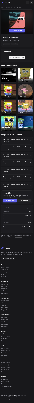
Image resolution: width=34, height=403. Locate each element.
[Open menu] (31, 2)
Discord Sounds (5, 367)
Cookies (23, 400)
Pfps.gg (12, 395)
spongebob (6, 43)
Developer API (5, 379)
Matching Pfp (5, 267)
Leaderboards (5, 341)
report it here (18, 237)
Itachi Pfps (4, 291)
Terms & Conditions (6, 386)
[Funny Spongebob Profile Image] (25, 107)
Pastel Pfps (4, 326)
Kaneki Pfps (4, 293)
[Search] (27, 2)
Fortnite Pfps (4, 307)
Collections (4, 338)
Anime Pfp (4, 272)
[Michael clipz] (8, 75)
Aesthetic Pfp (5, 269)
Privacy (17, 400)
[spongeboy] (8, 91)
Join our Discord (9, 258)
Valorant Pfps (5, 300)
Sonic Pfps (4, 305)
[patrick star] (25, 91)
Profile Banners (5, 336)
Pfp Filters (4, 355)
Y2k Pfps (3, 322)
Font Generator (5, 350)
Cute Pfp (3, 276)
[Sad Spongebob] (8, 123)
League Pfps (4, 310)
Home (3, 7)
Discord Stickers (5, 362)
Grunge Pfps (4, 319)
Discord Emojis (5, 365)
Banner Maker (5, 348)
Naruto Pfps (4, 284)
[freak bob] (25, 75)
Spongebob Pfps (10, 7)
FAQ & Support (5, 381)
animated (14, 43)
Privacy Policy (5, 384)
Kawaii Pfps (4, 324)
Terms (11, 400)
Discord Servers (5, 372)
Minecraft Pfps (5, 303)
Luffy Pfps (4, 288)
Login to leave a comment (17, 57)
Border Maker (5, 353)
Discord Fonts (5, 369)
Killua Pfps (4, 286)
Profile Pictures (5, 334)
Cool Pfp (3, 274)
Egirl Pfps (4, 317)
